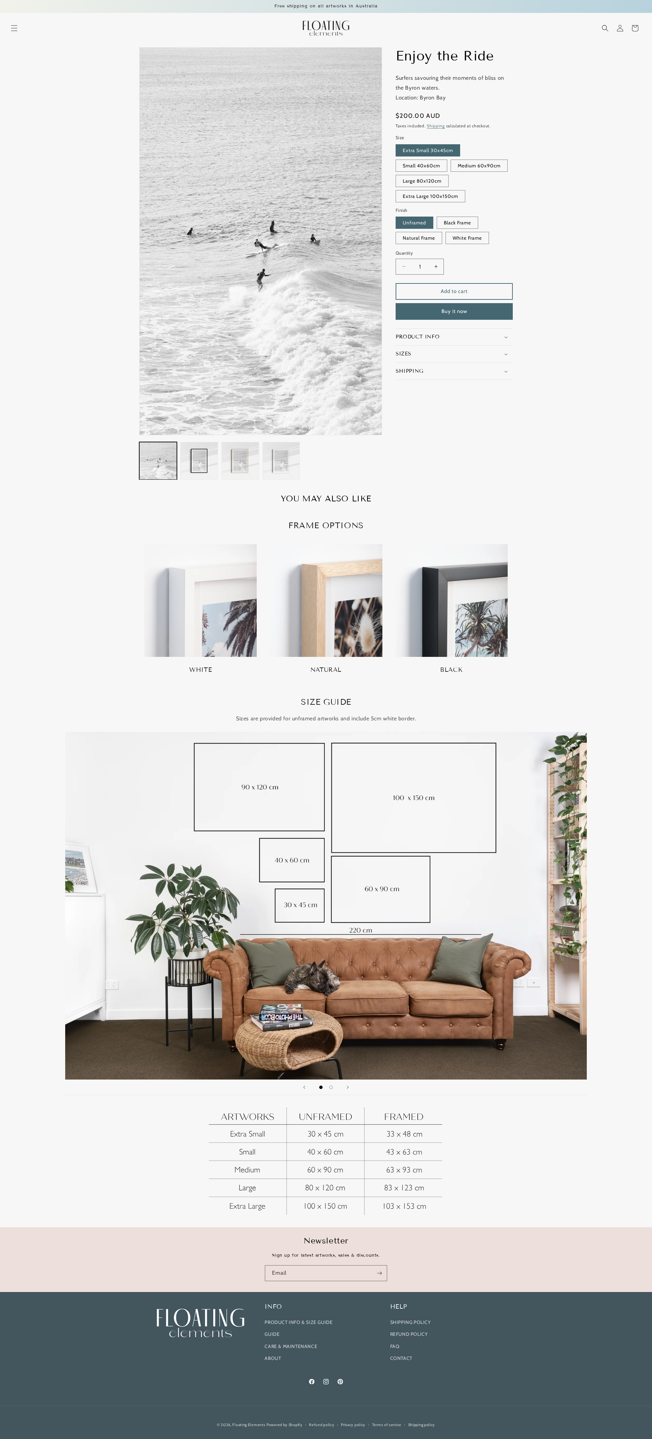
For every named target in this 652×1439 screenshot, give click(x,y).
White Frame (467, 238)
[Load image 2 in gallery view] (199, 461)
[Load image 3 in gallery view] (240, 461)
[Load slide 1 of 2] (321, 1087)
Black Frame (457, 223)
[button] (14, 28)
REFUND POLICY (409, 1334)
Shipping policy (421, 1424)
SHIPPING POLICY (410, 1322)
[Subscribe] (379, 1273)
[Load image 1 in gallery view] (158, 461)
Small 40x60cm (421, 166)
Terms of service (386, 1424)
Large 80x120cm (422, 181)
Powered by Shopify (285, 1424)
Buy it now (454, 311)
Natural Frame (419, 238)
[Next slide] (347, 1087)
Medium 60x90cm (479, 166)
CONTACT (401, 1358)
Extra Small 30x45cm (428, 150)
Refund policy (321, 1424)
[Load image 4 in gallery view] (281, 461)
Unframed (414, 223)
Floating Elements (248, 1424)
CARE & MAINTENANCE (291, 1346)
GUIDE (272, 1334)
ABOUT (273, 1358)
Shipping (436, 125)
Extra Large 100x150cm (430, 196)
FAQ (395, 1346)
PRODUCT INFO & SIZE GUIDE (298, 1322)
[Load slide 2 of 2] (331, 1087)
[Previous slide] (304, 1087)
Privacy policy (353, 1424)
